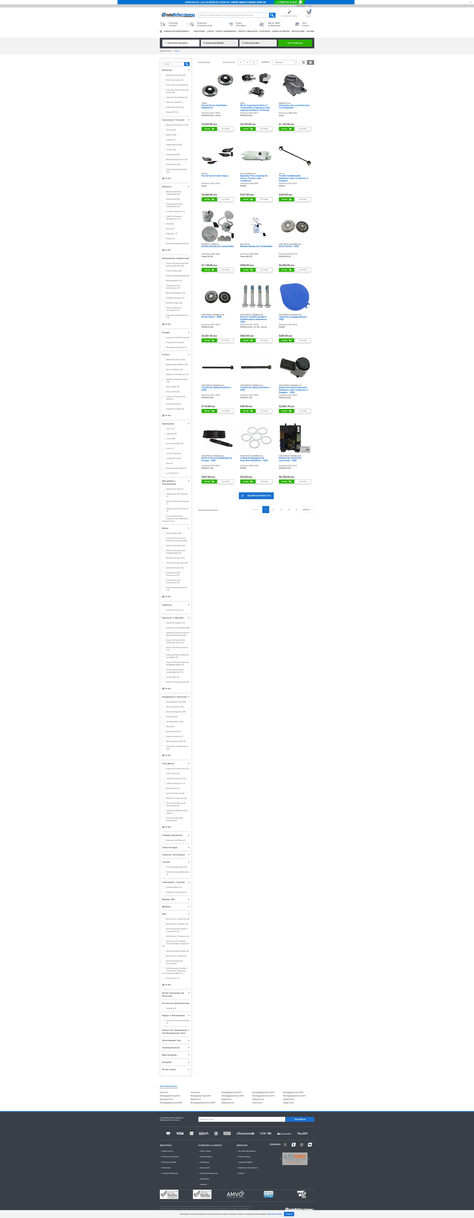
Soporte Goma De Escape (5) (177, 337)
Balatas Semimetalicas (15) (177, 374)
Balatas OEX (168, 899)
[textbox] (237, 15)
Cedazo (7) (170, 239)
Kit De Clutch (169, 1069)
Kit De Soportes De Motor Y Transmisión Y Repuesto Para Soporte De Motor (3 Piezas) (255, 108)
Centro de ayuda (206, 1157)
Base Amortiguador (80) (176, 712)
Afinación (167, 70)
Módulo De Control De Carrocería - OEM (290, 459)
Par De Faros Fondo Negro (215, 175)
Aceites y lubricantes (248, 31)
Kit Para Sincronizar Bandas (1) (177, 502)
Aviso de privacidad (169, 1162)
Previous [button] (280, 1158)
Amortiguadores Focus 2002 (233, 1096)
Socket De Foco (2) (173, 458)
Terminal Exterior (171, 1048)
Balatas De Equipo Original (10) (177, 380)
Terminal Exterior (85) (175, 707)
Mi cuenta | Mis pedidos (246, 1151)
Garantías (203, 1184)
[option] (294, 1158)
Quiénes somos (167, 1151)
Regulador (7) (171, 234)
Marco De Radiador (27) (176, 293)
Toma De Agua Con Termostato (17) (173, 309)
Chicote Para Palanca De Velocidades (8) (176, 804)
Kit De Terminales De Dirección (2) (174, 962)
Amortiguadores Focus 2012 (263, 1092)
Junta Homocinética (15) (176, 778)
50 (254, 62)
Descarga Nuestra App (170, 1173)
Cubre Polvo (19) (173, 774)
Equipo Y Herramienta (173, 1015)
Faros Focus (195, 1092)
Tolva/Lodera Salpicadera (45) (176, 170)
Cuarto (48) (170, 439)
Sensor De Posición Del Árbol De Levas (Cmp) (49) (176, 539)
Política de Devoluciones (209, 1173)
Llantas (210, 31)
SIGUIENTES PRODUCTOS (259, 496)
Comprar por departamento (176, 31)
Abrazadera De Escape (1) (176, 347)
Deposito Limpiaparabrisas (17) (177, 316)
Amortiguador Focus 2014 (201, 1096)
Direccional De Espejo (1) (176, 468)
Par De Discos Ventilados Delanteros (214, 106)
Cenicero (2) (171, 1008)
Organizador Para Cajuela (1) (176, 495)
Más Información (275, 1214)
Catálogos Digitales (245, 1162)
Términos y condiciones (170, 1157)
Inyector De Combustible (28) (177, 628)
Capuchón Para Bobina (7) (176, 97)
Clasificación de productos (248, 1168)
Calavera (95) (171, 434)
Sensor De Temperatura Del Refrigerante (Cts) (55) (177, 264)
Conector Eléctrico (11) (175, 211)
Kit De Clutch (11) (173, 788)
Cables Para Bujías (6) (175, 107)
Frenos (165, 354)
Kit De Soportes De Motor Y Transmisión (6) (177, 930)
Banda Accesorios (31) (175, 558)
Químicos (167, 605)
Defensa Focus (258, 1099)
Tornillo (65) (171, 150)
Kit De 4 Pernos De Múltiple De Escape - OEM (217, 459)
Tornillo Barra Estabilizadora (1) (178, 873)
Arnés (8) (170, 224)
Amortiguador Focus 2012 (232, 1092)
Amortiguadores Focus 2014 (294, 1096)
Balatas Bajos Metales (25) (177, 364)
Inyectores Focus (166, 1099)
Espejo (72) (170, 140)
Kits (164, 914)
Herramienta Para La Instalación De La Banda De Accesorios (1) (175, 518)
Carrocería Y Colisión (173, 120)
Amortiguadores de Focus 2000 (203, 1103)
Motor (165, 528)
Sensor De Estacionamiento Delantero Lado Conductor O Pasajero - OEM (293, 390)
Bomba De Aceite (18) (174, 568)
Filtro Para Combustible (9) (177, 85)
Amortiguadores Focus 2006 (171, 1103)
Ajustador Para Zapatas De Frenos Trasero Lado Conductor (253, 178)
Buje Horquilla (169, 1055)
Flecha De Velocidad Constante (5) (174, 819)
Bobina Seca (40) (173, 199)
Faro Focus (164, 1092)
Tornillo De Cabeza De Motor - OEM (217, 388)
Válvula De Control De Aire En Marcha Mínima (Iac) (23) (177, 634)
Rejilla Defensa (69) (174, 145)
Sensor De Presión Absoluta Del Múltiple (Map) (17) (177, 663)
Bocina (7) (170, 229)
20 (241, 62)
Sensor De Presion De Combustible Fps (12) (175, 671)
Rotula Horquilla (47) (174, 736)
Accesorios (264, 31)
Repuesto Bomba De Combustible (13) (174, 205)
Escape (166, 332)
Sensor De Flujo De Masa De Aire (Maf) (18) (177, 656)
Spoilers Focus (289, 1099)
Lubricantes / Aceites (173, 882)
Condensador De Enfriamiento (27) (173, 287)
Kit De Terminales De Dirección (173, 994)
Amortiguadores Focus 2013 (263, 1096)
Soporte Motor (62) (174, 533)
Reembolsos (204, 1179)
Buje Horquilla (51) (173, 731)
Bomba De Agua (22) (174, 303)
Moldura (166, 907)
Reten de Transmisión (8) (176, 798)
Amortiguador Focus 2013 (170, 1096)
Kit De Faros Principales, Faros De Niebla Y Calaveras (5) (175, 943)
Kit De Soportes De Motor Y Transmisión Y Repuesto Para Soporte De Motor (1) (175, 970)
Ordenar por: (266, 62)
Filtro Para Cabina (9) (174, 80)
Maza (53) (170, 727)
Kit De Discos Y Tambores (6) (177, 936)
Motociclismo (298, 31)
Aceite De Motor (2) (174, 887)
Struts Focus (257, 1103)
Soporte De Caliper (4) (175, 409)
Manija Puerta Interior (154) (177, 125)
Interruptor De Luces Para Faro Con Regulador (294, 106)
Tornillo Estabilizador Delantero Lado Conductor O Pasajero (293, 178)
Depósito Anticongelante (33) (178, 276)
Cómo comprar (205, 1151)
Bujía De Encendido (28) (175, 75)
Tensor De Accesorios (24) (177, 563)
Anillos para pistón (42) (175, 546)
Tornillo (166, 862)
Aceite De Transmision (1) (176, 892)
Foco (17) (170, 449)
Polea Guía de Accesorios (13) (176, 589)
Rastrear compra (244, 1157)
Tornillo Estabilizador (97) (176, 867)
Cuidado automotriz (281, 31)
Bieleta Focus (196, 1099)
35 (247, 62)
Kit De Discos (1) (172, 978)
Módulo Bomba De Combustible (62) (173, 193)
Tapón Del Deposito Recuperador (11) (174, 217)
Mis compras (301, 6)
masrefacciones (165, 51)
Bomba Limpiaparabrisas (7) (177, 243)
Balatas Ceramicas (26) (175, 360)
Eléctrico (167, 187)
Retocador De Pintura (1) (176, 840)
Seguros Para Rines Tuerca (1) (177, 510)
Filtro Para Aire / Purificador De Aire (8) (177, 91)
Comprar (209, 129)
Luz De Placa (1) (172, 473)
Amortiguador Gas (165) (176, 702)
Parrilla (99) (171, 130)
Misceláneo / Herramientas (169, 482)
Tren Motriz (168, 763)
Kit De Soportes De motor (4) (177, 951)
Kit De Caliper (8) (172, 387)
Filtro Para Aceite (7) (174, 102)
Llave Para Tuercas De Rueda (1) (177, 1022)
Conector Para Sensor (173, 855)
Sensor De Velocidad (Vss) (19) (177, 648)
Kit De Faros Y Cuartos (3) (176, 956)
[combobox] (181, 43)
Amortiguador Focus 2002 (293, 1092)
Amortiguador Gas (171, 1040)
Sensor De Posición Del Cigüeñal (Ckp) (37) (175, 552)
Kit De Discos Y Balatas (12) (177, 924)
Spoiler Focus (288, 1103)
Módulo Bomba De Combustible (218, 246)
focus (177, 51)
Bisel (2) (169, 463)
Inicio (310, 6)
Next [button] (308, 1158)
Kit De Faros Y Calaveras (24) (177, 919)
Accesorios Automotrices (175, 1003)
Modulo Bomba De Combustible (256, 246)
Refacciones (199, 31)
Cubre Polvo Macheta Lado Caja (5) (177, 812)
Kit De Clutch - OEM (289, 246)
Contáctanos (204, 1162)
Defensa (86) (171, 135)
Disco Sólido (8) (172, 392)
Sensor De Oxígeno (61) (175, 623)
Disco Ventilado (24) (174, 369)
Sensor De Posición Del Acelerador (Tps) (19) (175, 641)
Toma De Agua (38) (173, 271)
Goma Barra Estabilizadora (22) (177, 747)
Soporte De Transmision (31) (177, 769)
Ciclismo (310, 31)
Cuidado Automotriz (172, 835)
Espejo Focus (227, 1099)
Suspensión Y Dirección (174, 697)
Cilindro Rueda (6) (173, 404)
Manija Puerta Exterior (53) (177, 159)
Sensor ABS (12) (172, 677)
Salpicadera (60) (173, 155)
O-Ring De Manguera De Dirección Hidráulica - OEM (254, 459)
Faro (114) (170, 429)
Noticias (241, 1173)
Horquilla (166, 1062)
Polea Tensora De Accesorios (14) (173, 574)
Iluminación (168, 424)
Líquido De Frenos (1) (175, 610)
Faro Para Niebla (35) (174, 444)
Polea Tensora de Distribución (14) (173, 581)
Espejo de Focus (228, 1103)
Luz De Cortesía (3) (173, 453)
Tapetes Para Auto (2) (174, 489)
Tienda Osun (166, 1168)
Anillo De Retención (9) (175, 793)
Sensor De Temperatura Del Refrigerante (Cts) (174, 1031)
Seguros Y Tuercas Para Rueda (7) (176, 398)
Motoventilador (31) (174, 281)
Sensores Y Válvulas (173, 618)
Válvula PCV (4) (172, 112)
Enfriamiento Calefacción (175, 258)
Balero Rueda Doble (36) (176, 741)
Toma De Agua (169, 847)
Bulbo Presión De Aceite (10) (177, 682)
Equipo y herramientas (226, 31)
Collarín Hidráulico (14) (175, 783)
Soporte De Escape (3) (175, 342)
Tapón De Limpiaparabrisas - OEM (293, 318)
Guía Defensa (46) (173, 164)
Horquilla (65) (171, 717)
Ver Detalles (226, 129)
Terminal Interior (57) (174, 722)
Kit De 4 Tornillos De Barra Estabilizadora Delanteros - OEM (254, 319)
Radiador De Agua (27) (175, 298)
